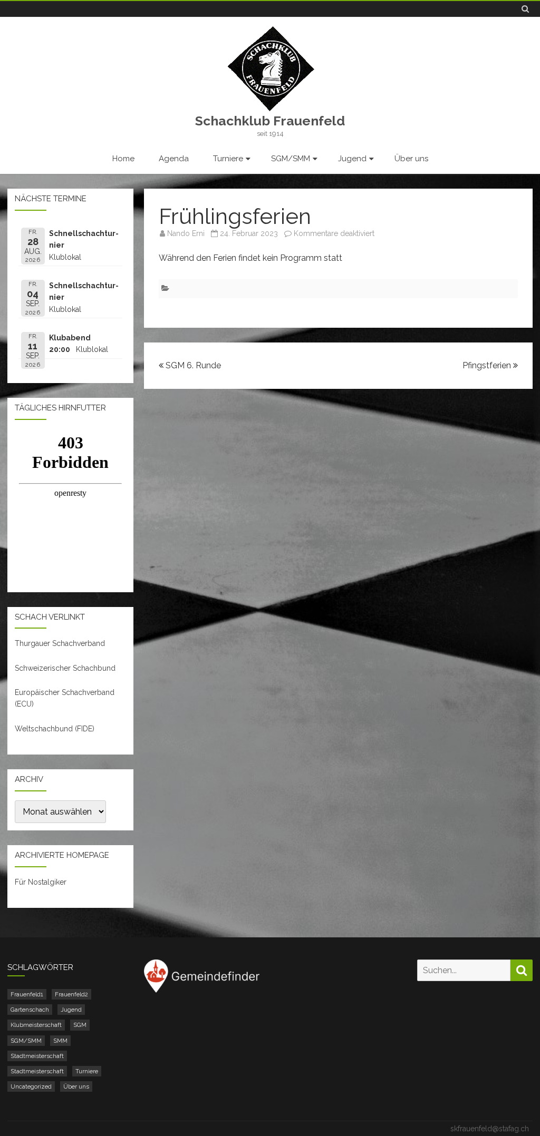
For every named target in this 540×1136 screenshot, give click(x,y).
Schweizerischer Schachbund (65, 668)
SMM (60, 1040)
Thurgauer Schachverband (60, 643)
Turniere (228, 158)
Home (123, 158)
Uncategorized (31, 1086)
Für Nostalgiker (40, 882)
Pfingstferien (487, 365)
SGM (79, 1025)
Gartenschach (30, 1009)
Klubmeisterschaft (36, 1025)
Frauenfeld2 (71, 994)
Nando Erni (186, 233)
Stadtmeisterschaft (37, 1056)
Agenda (174, 158)
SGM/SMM (290, 158)
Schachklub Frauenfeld (270, 121)
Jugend (352, 158)
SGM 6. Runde (192, 365)
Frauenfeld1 (27, 994)
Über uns (411, 158)
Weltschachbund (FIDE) (54, 728)
